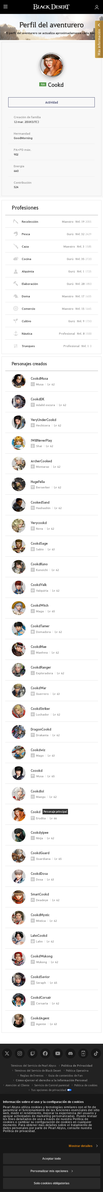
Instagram (20, 1053)
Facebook (45, 1053)
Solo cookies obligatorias (52, 1183)
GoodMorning (23, 138)
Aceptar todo (51, 1158)
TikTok (96, 1053)
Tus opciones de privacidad (48, 1090)
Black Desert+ (83, 1053)
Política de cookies (86, 1085)
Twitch (33, 1053)
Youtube (58, 1053)
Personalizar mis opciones (49, 1171)
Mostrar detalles (80, 1145)
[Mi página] (97, 7)
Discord (71, 1053)
